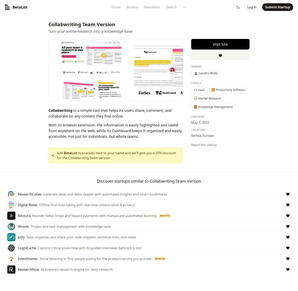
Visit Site (220, 44)
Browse (132, 7)
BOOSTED (165, 215)
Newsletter (152, 7)
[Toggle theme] (238, 7)
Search (171, 7)
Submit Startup (277, 7)
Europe (208, 135)
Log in (252, 7)
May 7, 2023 (200, 122)
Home (116, 7)
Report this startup (204, 145)
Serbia (196, 135)
